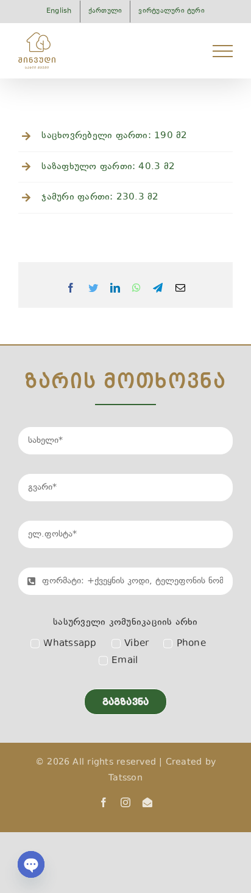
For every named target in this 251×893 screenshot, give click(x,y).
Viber (136, 644)
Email (124, 661)
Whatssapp (69, 644)
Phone (191, 644)
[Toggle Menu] (222, 51)
